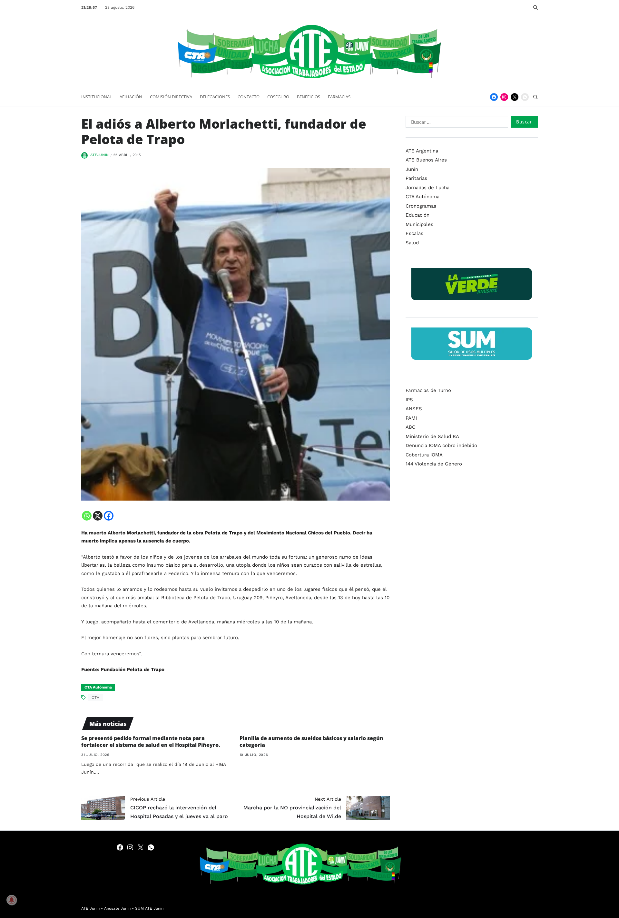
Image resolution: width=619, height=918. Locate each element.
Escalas (414, 233)
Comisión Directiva (171, 97)
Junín (412, 169)
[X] (98, 516)
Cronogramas (421, 206)
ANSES (414, 409)
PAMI (411, 418)
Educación (417, 215)
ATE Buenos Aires (426, 160)
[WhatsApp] (525, 97)
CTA (96, 697)
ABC (410, 427)
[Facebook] (494, 97)
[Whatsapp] (87, 516)
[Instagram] (504, 97)
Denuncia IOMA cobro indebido (441, 445)
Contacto (249, 97)
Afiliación (131, 97)
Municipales (419, 224)
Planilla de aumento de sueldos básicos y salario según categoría (311, 741)
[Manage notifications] (11, 900)
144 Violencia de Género (434, 464)
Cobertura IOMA (424, 455)
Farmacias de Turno (428, 390)
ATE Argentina (422, 151)
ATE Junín (90, 908)
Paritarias (416, 178)
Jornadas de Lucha (427, 187)
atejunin (99, 155)
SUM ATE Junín (149, 908)
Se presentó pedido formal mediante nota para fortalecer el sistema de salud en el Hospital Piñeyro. (150, 741)
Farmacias (339, 97)
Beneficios (308, 97)
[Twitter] (514, 97)
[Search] (535, 7)
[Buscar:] (455, 123)
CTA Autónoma (98, 687)
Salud (412, 243)
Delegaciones (215, 97)
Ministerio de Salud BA (432, 436)
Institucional (96, 97)
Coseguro (278, 97)
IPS (409, 400)
